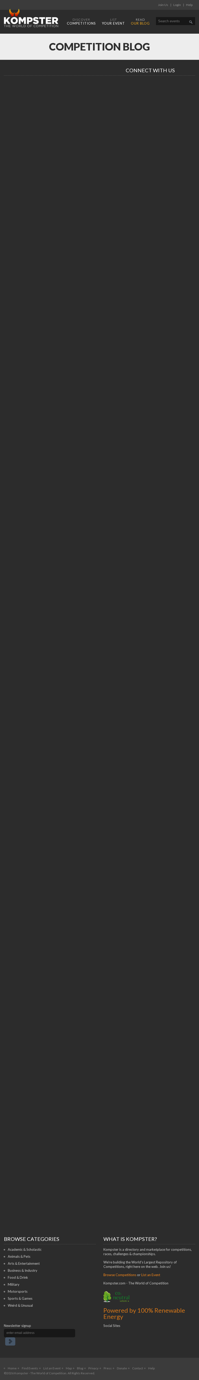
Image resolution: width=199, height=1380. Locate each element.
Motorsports (17, 1291)
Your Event (113, 21)
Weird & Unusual (20, 1305)
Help (189, 5)
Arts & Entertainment (24, 1263)
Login (177, 5)
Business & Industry (22, 1270)
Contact (137, 1368)
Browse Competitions (119, 1275)
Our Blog (140, 21)
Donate (122, 1368)
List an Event (150, 1275)
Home (12, 1368)
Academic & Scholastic (24, 1249)
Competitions (81, 21)
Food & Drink (18, 1277)
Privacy (93, 1368)
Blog (80, 1368)
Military (13, 1284)
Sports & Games (20, 1298)
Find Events (30, 1368)
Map (69, 1368)
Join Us (163, 5)
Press (108, 1368)
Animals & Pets (19, 1256)
